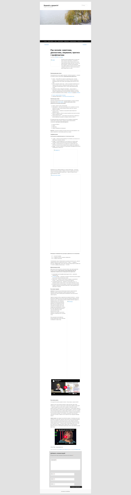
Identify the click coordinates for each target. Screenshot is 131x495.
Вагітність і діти (80, 41)
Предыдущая (46, 44)
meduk (62, 57)
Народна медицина (73, 41)
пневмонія (78, 92)
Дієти (55, 41)
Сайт (52, 483)
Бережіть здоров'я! (51, 5)
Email (52, 479)
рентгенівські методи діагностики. (68, 96)
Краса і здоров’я (50, 41)
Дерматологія (66, 41)
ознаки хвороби (61, 101)
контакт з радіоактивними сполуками (59, 95)
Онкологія (66, 449)
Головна (45, 41)
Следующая (85, 44)
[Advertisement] (65, 32)
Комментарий (53, 460)
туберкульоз (70, 92)
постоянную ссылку (77, 449)
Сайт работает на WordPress (65, 491)
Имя (52, 474)
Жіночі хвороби (60, 41)
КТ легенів (54, 276)
